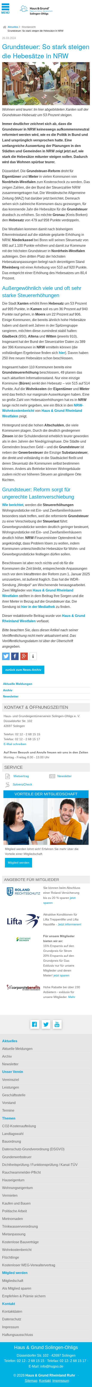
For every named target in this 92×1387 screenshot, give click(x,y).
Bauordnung (11, 1141)
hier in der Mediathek (38, 607)
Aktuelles (13, 27)
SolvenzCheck (22, 784)
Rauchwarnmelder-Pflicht (21, 1172)
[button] (6, 656)
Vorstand (9, 1103)
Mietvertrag (21, 776)
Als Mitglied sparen (16, 1288)
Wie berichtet (12, 505)
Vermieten (10, 1195)
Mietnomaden (12, 1219)
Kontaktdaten (12, 1311)
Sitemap (31, 1381)
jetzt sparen (61, 975)
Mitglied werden (18, 862)
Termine (8, 1110)
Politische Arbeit (14, 1211)
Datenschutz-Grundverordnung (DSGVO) (33, 1149)
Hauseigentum (13, 1180)
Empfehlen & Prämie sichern (24, 1296)
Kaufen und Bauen (16, 1203)
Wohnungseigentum (17, 1188)
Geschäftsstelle (13, 1095)
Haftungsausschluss (17, 1335)
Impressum (10, 1327)
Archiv (7, 690)
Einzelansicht (29, 27)
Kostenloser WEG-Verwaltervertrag (28, 1265)
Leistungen (10, 1087)
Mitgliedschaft (12, 1281)
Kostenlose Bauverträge (20, 1242)
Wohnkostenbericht (16, 1250)
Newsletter (10, 696)
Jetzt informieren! (69, 924)
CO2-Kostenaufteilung (19, 1126)
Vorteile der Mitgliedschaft (46, 794)
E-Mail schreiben (15, 744)
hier (62, 353)
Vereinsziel (10, 1080)
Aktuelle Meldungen (17, 683)
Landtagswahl (13, 1134)
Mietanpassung (13, 1234)
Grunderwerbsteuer (16, 1157)
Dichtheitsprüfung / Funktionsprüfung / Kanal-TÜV (40, 1165)
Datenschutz (11, 1319)
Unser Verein (12, 1072)
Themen (8, 1118)
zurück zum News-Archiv (23, 669)
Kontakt (8, 1304)
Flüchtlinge (10, 1257)
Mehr (71, 997)
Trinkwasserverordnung (20, 1226)
